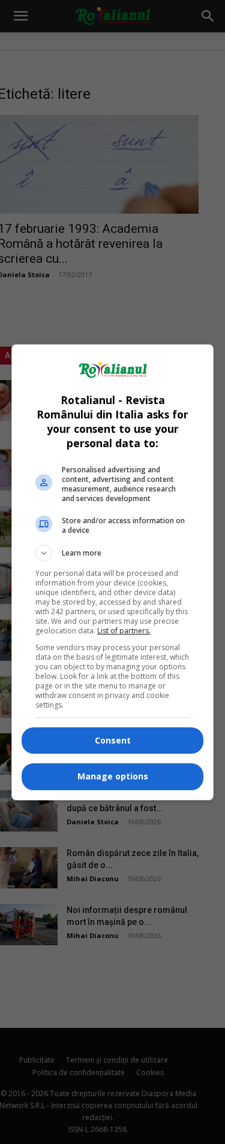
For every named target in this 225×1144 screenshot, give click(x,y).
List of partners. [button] (124, 631)
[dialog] (112, 572)
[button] (112, 553)
